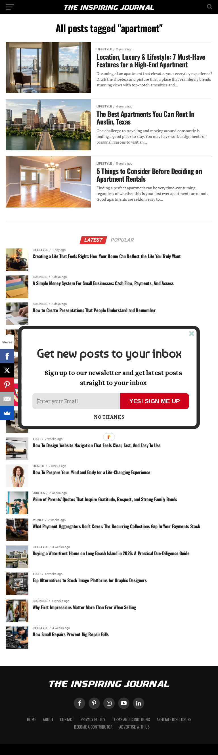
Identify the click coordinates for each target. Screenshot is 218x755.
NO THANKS (109, 417)
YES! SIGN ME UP (154, 401)
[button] (109, 354)
